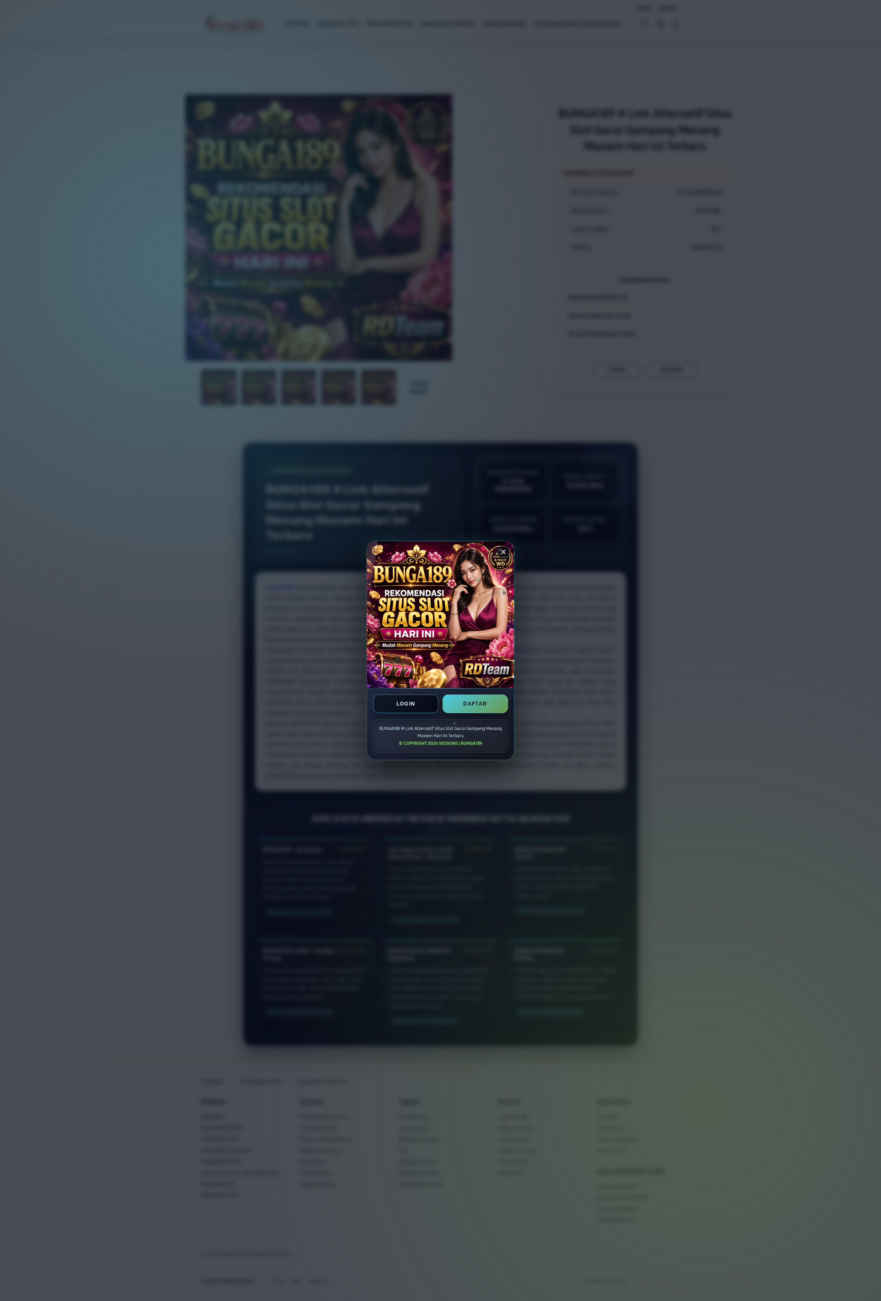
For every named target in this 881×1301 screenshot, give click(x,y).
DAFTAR (475, 704)
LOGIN (405, 704)
